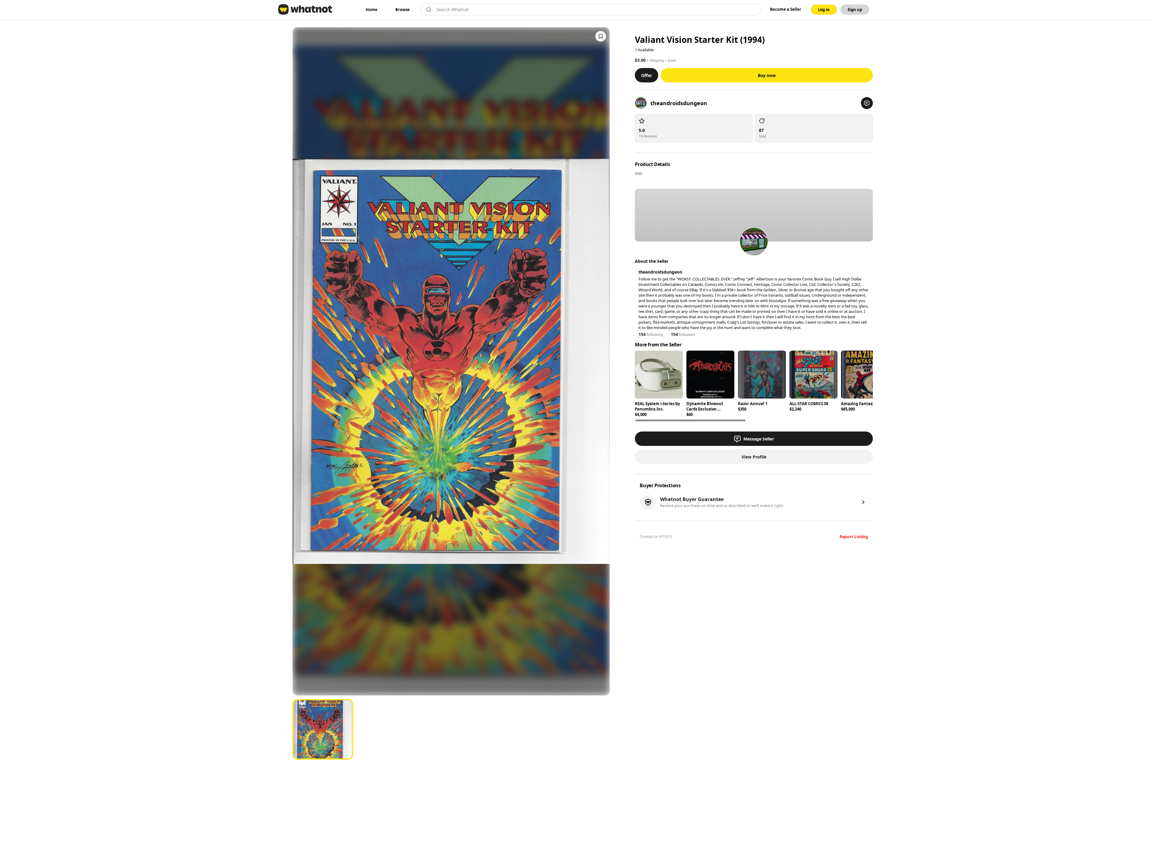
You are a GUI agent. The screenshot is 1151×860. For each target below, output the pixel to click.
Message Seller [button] (758, 439)
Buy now (767, 75)
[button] (867, 103)
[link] (371, 9)
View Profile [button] (754, 457)
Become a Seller (785, 9)
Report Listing (854, 536)
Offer (646, 75)
